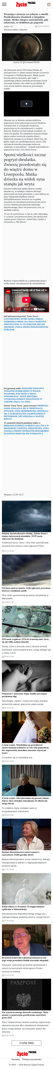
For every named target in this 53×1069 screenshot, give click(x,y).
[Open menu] (4, 4)
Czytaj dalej (26, 1042)
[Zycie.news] (26, 4)
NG (11, 26)
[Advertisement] (26, 251)
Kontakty (16, 1059)
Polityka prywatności (32, 1059)
